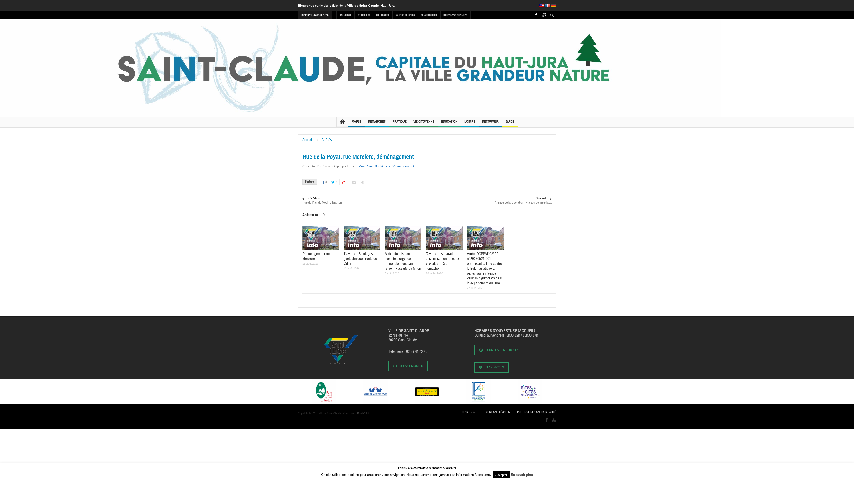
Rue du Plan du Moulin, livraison (322, 200)
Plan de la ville (407, 14)
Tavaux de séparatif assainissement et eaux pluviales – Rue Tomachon (442, 261)
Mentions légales (498, 412)
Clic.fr (363, 413)
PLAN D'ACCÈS (494, 367)
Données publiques (457, 15)
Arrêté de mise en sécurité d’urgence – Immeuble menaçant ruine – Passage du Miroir (403, 261)
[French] (547, 5)
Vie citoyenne (423, 122)
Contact (347, 14)
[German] (553, 5)
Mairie (356, 122)
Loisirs (469, 122)
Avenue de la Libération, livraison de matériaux (523, 200)
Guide (510, 122)
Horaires (365, 14)
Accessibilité (430, 14)
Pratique (400, 122)
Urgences (384, 14)
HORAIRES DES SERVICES (502, 350)
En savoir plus (522, 475)
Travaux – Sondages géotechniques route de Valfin (360, 258)
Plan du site (470, 412)
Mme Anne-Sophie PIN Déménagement (386, 166)
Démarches (377, 122)
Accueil (307, 139)
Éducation (449, 122)
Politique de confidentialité (536, 412)
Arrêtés (327, 139)
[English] (541, 5)
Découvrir (490, 122)
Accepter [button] (501, 475)
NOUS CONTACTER (411, 366)
